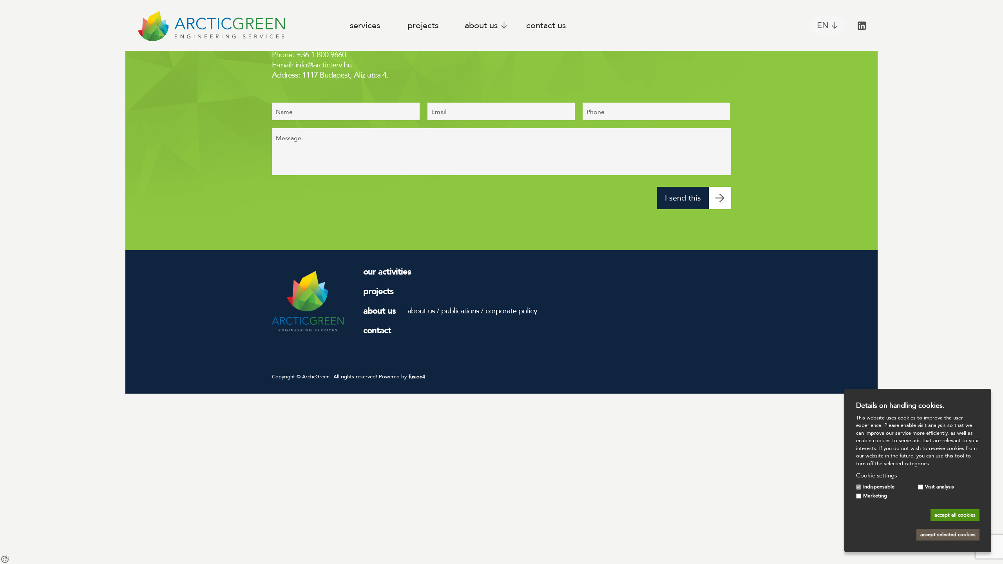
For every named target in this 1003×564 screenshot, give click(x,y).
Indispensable (878, 486)
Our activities (387, 272)
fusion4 (417, 376)
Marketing (875, 495)
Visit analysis (939, 486)
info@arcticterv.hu (323, 65)
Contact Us (546, 25)
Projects (422, 25)
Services (365, 25)
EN (823, 25)
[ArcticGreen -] (211, 25)
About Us (481, 25)
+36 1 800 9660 (321, 54)
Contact (377, 330)
